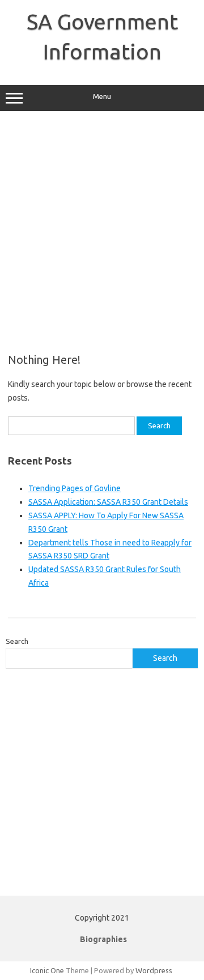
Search (17, 641)
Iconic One (47, 970)
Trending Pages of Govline (74, 488)
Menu (102, 96)
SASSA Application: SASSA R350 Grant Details (108, 501)
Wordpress (153, 970)
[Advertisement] (102, 232)
